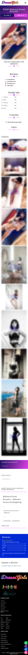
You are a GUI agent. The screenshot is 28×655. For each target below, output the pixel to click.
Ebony (2, 628)
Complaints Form (4, 640)
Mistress (7, 622)
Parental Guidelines (4, 648)
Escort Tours (3, 606)
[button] (25, 3)
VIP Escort (3, 608)
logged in (10, 565)
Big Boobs (3, 622)
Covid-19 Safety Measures (6, 644)
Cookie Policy (3, 638)
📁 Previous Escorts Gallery (5, 611)
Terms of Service (4, 636)
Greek (7, 618)
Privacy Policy (3, 634)
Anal (2, 618)
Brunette (2, 626)
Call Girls (2, 600)
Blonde (2, 624)
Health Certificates (4, 642)
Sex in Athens (3, 602)
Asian (2, 620)
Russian (7, 628)
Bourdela (2, 604)
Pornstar (7, 626)
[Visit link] (14, 93)
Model (7, 624)
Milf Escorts (8, 620)
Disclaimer (3, 646)
